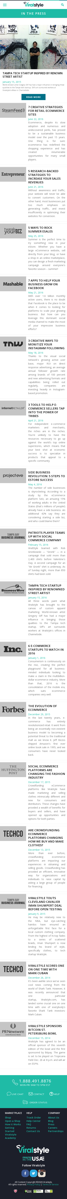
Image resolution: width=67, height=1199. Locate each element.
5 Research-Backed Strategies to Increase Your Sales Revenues (44, 176)
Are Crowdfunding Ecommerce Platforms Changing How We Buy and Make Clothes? (46, 837)
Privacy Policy (33, 1184)
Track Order (33, 1117)
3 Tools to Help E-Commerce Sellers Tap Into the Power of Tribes (46, 410)
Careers (52, 1127)
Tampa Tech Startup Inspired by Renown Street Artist (33, 75)
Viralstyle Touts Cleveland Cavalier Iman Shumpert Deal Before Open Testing (45, 903)
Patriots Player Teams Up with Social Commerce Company (46, 536)
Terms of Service (50, 1184)
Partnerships (55, 1131)
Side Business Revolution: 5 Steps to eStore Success (46, 476)
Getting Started (9, 1129)
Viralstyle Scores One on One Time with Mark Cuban (46, 969)
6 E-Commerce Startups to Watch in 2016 (46, 649)
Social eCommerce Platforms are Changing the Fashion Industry (46, 771)
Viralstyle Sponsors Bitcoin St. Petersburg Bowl (45, 1029)
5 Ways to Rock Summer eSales (40, 229)
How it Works (13, 1124)
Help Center (33, 1121)
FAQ (28, 1124)
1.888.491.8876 (35, 1081)
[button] (62, 5)
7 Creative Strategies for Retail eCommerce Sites (46, 110)
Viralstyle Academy (10, 1136)
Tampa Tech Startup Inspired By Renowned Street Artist (46, 589)
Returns (31, 1127)
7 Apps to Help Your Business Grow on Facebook (44, 284)
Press (51, 1124)
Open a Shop (12, 1121)
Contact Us (33, 1131)
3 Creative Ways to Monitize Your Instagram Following (46, 344)
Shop (8, 1117)
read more (33, 97)
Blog (50, 1121)
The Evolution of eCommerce (42, 708)
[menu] (5, 5)
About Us (53, 1117)
